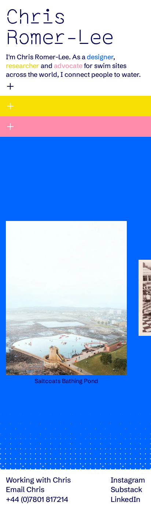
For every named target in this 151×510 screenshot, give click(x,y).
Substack (126, 489)
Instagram (128, 479)
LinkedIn (125, 499)
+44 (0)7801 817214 (37, 499)
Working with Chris (38, 479)
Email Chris (25, 489)
